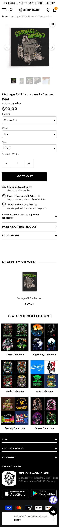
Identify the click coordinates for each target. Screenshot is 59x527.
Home (5, 16)
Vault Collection (44, 391)
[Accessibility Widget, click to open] (53, 500)
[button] (11, 10)
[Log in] (48, 10)
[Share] (52, 24)
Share (52, 24)
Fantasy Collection (15, 428)
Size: (4, 142)
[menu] (4, 10)
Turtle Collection (15, 391)
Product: (6, 114)
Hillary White (14, 103)
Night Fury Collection (44, 354)
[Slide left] (7, 47)
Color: (5, 128)
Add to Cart (24, 176)
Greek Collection (44, 428)
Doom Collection (15, 354)
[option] (29, 47)
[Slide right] (52, 47)
